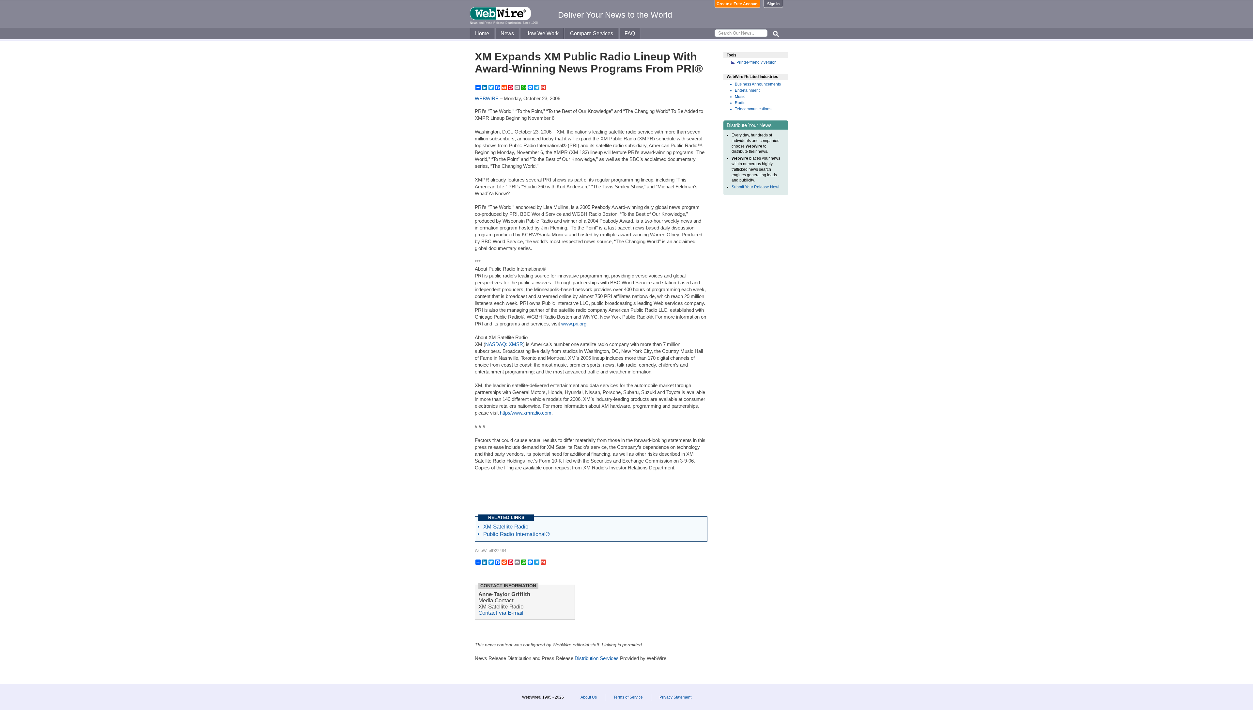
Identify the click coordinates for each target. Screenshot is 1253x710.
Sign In (773, 4)
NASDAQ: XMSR (504, 344)
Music (740, 96)
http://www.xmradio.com (525, 413)
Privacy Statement (675, 697)
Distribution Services (597, 658)
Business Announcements (758, 84)
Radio (740, 103)
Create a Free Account (738, 4)
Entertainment (747, 90)
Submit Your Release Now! (755, 187)
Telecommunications (753, 109)
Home (482, 33)
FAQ (630, 33)
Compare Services (591, 33)
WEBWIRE (487, 98)
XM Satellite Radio (505, 526)
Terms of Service (628, 697)
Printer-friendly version (756, 62)
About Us (588, 697)
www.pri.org (573, 323)
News (507, 33)
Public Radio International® (516, 534)
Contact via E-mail (500, 613)
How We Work (542, 33)
